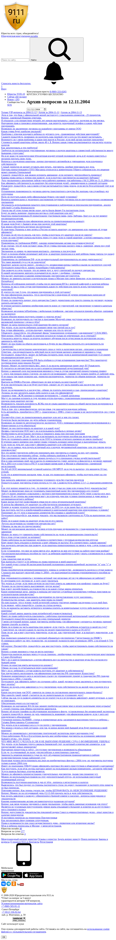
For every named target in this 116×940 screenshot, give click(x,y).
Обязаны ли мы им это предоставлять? (21, 526)
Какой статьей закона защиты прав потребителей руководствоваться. (36, 613)
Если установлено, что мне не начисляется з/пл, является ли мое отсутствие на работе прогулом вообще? (55, 551)
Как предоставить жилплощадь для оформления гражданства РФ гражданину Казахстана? (48, 673)
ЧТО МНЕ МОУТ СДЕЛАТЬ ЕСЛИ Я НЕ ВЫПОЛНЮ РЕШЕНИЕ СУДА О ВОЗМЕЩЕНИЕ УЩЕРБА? (55, 741)
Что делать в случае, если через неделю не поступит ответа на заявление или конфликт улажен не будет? (55, 583)
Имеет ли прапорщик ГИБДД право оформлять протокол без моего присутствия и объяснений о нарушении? (57, 766)
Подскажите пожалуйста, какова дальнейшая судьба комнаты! (33, 267)
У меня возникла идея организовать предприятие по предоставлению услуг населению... (47, 597)
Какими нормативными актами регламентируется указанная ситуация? (38, 801)
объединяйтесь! (31, 33)
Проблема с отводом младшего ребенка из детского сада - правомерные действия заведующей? (50, 134)
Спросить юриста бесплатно (16, 83)
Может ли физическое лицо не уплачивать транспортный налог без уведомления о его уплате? (50, 491)
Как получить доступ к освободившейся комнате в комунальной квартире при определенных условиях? (55, 510)
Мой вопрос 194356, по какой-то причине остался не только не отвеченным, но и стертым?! (48, 335)
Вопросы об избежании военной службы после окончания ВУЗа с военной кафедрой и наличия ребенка (55, 284)
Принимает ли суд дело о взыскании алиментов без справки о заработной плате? (43, 512)
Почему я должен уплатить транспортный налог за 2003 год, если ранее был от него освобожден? (51, 507)
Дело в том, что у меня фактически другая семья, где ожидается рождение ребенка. (44, 409)
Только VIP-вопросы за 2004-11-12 (19, 112)
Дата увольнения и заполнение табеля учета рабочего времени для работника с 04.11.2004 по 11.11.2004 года (57, 180)
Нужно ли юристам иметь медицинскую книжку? (27, 665)
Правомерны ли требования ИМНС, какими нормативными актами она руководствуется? (47, 243)
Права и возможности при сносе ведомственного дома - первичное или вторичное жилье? (48, 823)
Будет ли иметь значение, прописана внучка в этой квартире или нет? (37, 213)
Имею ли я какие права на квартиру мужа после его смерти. (32, 521)
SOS (9, 105)
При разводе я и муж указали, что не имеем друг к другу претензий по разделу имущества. (48, 270)
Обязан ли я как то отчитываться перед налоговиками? (29, 668)
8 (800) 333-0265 (58, 91)
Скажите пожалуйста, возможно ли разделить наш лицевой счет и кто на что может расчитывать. (51, 137)
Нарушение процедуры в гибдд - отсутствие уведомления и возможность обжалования (46, 749)
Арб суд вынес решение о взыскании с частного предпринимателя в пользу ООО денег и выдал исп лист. (56, 493)
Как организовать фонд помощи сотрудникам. (25, 820)
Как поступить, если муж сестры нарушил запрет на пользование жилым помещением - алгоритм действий (57, 768)
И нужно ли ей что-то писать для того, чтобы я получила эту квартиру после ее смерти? (46, 235)
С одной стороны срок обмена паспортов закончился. (28, 708)
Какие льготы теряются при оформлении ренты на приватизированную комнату (42, 221)
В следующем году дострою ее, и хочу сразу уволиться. (29, 580)
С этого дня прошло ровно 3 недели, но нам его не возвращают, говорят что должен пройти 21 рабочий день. (57, 373)
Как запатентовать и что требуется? (19, 147)
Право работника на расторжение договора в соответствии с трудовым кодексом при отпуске (49, 540)
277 (23, 831)
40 (20, 828)
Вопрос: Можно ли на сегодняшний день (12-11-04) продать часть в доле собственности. (47, 793)
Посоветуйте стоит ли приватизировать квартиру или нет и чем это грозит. (40, 417)
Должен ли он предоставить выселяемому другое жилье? (30, 586)
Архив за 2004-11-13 (71, 112)
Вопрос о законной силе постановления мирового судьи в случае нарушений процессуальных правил (53, 371)
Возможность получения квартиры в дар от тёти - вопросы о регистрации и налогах (44, 782)
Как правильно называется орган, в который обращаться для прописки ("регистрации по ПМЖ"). (51, 638)
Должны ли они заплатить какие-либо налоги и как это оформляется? (37, 393)
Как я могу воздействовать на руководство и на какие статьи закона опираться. (42, 589)
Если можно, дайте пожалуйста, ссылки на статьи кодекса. (31, 605)
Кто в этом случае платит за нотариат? (21, 537)
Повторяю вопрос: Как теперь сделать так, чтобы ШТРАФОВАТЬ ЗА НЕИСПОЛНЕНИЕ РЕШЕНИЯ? (54, 790)
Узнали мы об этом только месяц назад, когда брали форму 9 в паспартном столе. (43, 210)
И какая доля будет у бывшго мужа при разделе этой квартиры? (34, 224)
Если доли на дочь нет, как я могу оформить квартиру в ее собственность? (39, 444)
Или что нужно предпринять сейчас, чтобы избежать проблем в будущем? (39, 455)
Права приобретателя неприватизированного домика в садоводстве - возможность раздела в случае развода (57, 570)
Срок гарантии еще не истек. (16, 559)
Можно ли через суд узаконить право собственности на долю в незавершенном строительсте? (49, 534)
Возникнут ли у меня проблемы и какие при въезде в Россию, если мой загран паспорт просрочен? (52, 139)
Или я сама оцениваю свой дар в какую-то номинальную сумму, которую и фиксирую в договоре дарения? (56, 461)
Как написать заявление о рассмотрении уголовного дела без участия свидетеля (42, 480)
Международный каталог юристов (19, 839)
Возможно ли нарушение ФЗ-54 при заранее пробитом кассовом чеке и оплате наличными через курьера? (56, 706)
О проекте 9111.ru (19, 842)
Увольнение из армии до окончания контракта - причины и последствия (38, 251)
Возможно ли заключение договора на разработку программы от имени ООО (41, 128)
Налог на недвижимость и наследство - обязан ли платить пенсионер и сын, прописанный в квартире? (54, 390)
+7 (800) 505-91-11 (10, 906)
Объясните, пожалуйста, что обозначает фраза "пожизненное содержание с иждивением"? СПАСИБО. (54, 333)
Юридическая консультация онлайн (19, 36)
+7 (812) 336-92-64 (11, 912)
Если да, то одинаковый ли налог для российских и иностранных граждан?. (40, 752)
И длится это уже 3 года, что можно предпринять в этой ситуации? (36, 292)
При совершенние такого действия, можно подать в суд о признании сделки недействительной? (51, 458)
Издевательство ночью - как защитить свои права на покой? (32, 600)
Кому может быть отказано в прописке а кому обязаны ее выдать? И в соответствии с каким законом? (53, 542)
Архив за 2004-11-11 (48, 112)
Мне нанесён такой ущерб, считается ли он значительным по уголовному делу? (42, 695)
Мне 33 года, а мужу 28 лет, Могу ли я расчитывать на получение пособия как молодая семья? (50, 436)
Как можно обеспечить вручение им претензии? (26, 226)
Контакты (34, 842)
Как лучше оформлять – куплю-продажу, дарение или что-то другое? (36, 330)
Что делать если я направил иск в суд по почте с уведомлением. (34, 725)
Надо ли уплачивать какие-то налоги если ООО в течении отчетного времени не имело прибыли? (52, 439)
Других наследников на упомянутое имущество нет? (28, 523)
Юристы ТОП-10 (16, 94)
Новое (13, 99)
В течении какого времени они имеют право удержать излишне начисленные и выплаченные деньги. (53, 442)
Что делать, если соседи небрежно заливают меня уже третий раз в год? (38, 327)
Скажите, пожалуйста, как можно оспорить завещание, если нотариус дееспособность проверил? (51, 175)
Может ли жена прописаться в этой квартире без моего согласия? (35, 324)
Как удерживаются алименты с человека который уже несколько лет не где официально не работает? (53, 578)
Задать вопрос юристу (69, 839)
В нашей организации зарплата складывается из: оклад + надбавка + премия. (41, 273)
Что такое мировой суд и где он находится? (23, 262)
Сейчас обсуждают (17, 96)
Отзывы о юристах (47, 839)
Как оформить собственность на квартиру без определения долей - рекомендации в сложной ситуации (54, 183)
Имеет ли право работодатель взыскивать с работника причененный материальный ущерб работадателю (55, 616)
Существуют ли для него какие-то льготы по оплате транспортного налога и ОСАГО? (45, 629)
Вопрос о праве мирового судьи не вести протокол (27, 651)
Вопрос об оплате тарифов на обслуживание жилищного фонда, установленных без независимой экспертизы (58, 711)
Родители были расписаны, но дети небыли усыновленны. (31, 420)
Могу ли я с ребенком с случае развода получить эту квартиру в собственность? (42, 670)
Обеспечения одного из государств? (19, 703)
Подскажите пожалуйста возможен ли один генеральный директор (36, 619)
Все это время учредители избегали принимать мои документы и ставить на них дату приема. (49, 452)
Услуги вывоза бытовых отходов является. (23, 771)
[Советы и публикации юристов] (16, 30)
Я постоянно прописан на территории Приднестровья (29, 817)
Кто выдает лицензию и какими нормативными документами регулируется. (40, 275)
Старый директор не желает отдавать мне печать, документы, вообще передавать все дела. (48, 167)
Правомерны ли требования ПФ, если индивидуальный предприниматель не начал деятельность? (51, 259)
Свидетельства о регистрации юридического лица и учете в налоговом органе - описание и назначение (54, 349)
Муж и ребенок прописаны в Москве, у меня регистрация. (31, 826)
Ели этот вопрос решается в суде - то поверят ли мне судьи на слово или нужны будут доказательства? (54, 488)
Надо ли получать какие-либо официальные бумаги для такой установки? (39, 196)
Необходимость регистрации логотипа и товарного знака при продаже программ (43, 433)
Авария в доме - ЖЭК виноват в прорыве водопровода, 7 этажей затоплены (40, 395)
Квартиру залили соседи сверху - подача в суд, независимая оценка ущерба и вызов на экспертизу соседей (56, 265)
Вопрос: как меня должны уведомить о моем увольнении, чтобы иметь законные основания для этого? (54, 804)
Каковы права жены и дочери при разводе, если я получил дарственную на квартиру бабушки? (50, 177)
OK (3, 937)
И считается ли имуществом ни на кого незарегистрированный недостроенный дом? (45, 368)
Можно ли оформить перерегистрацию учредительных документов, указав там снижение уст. (49, 774)
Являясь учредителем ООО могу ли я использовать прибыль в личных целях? (41, 431)
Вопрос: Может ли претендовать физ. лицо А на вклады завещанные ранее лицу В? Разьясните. (50, 365)
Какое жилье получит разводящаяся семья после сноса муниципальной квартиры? (43, 501)
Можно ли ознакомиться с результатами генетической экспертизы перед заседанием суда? (47, 733)
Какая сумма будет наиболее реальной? (21, 131)
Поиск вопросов (89, 839)
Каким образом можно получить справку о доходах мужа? (31, 316)
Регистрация (46, 842)
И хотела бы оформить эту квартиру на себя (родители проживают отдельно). (41, 504)
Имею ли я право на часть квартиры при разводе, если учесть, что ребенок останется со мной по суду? (54, 627)
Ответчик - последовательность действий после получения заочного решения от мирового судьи (51, 352)
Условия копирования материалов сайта (21, 903)
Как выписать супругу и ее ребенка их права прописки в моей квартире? (39, 561)
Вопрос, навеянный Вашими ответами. (21, 117)
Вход (3, 89)
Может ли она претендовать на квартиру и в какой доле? (30, 428)
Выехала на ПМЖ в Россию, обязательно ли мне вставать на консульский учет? (42, 382)
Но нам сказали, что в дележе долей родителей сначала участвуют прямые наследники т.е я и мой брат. (54, 602)
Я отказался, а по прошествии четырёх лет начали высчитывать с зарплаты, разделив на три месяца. (53, 120)
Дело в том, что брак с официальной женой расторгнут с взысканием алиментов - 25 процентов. (51, 115)
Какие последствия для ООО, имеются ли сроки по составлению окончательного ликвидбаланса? (51, 692)
